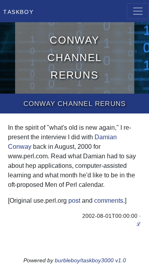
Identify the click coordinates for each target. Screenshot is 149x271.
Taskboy (18, 11)
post (74, 200)
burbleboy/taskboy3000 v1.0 (90, 260)
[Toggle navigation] (138, 11)
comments (108, 200)
